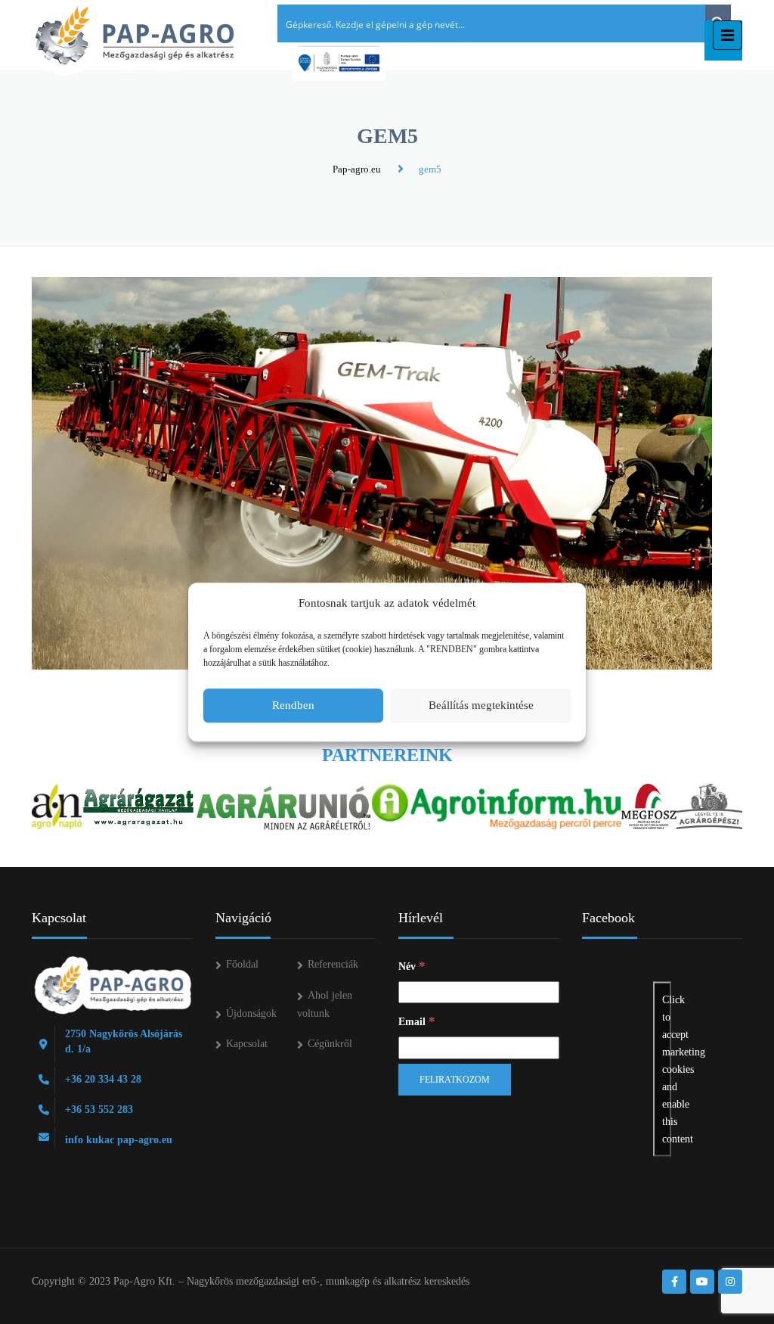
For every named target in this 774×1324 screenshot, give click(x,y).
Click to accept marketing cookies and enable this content (666, 1069)
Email (416, 1021)
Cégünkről (330, 1043)
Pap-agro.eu (357, 169)
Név (412, 966)
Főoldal (242, 964)
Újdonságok (251, 1013)
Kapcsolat (247, 1043)
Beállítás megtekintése (481, 705)
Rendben (293, 705)
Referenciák (333, 964)
